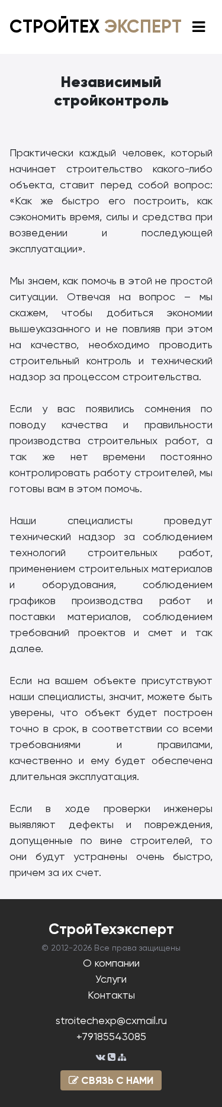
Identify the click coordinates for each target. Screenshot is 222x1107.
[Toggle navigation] (199, 27)
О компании (111, 963)
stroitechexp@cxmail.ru (111, 1020)
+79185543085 (111, 1036)
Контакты (111, 995)
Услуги (111, 979)
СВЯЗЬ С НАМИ (116, 1080)
